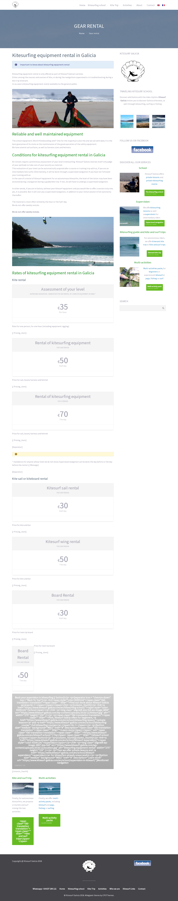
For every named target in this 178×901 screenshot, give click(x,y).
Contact (151, 5)
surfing (51, 808)
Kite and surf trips (157, 244)
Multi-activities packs (152, 268)
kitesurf (42, 805)
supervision (150, 214)
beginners (153, 271)
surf (161, 278)
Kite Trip (114, 5)
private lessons (152, 177)
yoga (52, 805)
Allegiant (89, 895)
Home (82, 5)
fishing (42, 808)
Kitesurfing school (97, 5)
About (139, 5)
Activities (127, 5)
